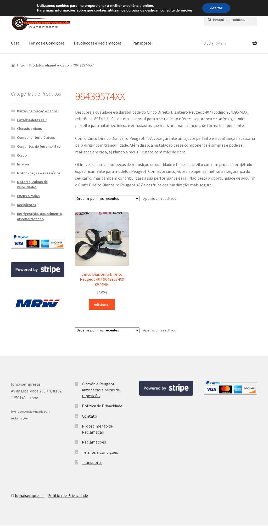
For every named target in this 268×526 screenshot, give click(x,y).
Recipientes (26, 204)
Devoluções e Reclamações (98, 43)
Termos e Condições (47, 43)
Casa (15, 43)
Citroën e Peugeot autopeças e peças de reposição (101, 389)
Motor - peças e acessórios (38, 173)
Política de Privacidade (102, 405)
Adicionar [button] (102, 304)
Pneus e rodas (28, 195)
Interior (23, 164)
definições (184, 10)
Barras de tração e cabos (37, 111)
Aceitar (216, 7)
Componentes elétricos (36, 137)
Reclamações (94, 442)
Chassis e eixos (29, 128)
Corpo (22, 155)
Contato (89, 416)
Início (21, 65)
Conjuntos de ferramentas (38, 146)
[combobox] (230, 20)
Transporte (141, 43)
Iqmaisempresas (29, 495)
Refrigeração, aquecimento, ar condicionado (40, 216)
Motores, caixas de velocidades (32, 184)
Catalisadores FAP (32, 120)
